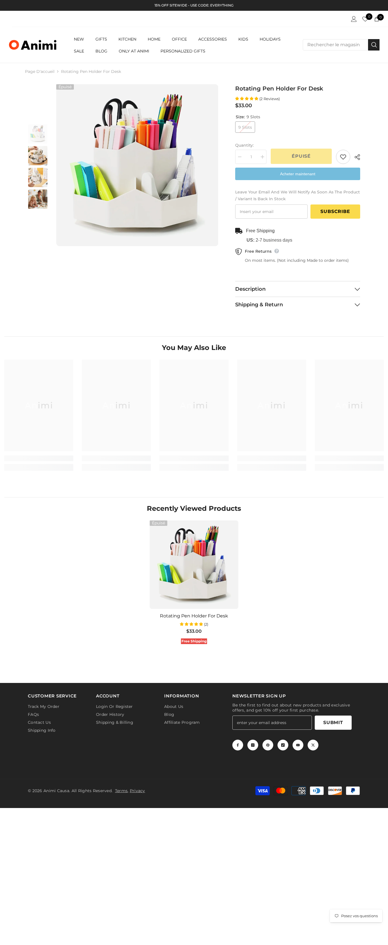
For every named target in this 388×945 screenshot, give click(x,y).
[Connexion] (354, 19)
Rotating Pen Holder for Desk (194, 616)
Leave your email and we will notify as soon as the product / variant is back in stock (297, 195)
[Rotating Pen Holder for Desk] (194, 564)
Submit (333, 722)
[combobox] (335, 44)
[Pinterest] (267, 745)
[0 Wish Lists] (365, 19)
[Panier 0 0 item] (376, 19)
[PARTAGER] (355, 157)
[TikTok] (283, 745)
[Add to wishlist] (343, 157)
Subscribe (335, 211)
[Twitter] (313, 745)
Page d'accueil (40, 71)
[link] (38, 458)
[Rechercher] (341, 44)
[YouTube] (298, 745)
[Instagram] (252, 745)
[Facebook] (237, 745)
